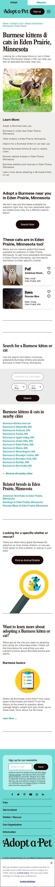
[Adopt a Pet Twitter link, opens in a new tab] (19, 794)
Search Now (27, 224)
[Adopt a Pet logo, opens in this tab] (27, 846)
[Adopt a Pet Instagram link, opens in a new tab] (37, 794)
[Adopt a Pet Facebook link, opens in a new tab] (13, 794)
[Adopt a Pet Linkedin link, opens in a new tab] (43, 794)
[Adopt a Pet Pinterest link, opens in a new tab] (25, 794)
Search (27, 398)
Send (40, 767)
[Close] (51, 863)
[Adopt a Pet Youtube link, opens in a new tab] (31, 794)
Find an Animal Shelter (27, 560)
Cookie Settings (27, 881)
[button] (49, 268)
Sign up (37, 11)
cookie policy (23, 873)
